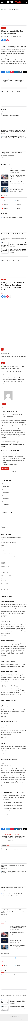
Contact (23, 1019)
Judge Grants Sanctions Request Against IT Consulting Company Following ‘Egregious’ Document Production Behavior (11, 154)
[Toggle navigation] (2, 349)
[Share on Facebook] (2, 40)
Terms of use (13, 1019)
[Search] (26, 2)
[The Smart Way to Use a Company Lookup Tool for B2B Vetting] (4, 177)
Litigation (3, 279)
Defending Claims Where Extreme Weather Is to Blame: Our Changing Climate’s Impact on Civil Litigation (17, 1008)
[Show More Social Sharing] (10, 40)
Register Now (5, 468)
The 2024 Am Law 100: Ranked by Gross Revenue (14, 233)
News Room (7, 36)
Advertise (19, 1019)
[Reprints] (3, 363)
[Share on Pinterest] (7, 40)
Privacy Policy (6, 1019)
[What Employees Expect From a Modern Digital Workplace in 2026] (4, 183)
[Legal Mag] (14, 2)
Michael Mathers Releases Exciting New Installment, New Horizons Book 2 (18, 170)
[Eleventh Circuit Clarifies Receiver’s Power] (14, 17)
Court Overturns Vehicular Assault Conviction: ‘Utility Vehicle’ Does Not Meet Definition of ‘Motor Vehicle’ (17, 1001)
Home (2, 5)
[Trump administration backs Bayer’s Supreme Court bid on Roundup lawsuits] (4, 189)
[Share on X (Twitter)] (5, 40)
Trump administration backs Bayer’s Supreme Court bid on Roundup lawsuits (17, 190)
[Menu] (2, 2)
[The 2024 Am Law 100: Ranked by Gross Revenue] (14, 224)
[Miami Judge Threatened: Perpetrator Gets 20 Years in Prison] (14, 98)
